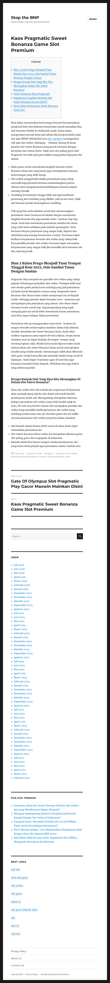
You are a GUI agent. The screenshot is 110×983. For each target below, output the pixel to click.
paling (51, 456)
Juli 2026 (19, 565)
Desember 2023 (23, 689)
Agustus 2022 (21, 753)
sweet (68, 456)
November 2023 (23, 693)
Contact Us (17, 965)
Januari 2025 (21, 637)
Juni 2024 (19, 665)
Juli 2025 (19, 613)
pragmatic (59, 456)
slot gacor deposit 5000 (24, 909)
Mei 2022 (19, 765)
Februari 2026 (22, 585)
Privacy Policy (18, 951)
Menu (93, 19)
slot (13, 917)
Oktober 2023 (21, 697)
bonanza (60, 453)
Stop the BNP (25, 17)
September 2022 (23, 749)
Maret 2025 (20, 629)
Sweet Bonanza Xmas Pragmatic (31, 93)
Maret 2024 (20, 677)
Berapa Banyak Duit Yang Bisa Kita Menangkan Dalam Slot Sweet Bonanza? (33, 85)
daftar (74, 453)
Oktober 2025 (22, 601)
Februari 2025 (22, 633)
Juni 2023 (19, 713)
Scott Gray (19, 453)
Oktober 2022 (22, 745)
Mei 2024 (19, 669)
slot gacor (16, 893)
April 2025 (20, 625)
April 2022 (20, 769)
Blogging (48, 453)
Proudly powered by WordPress (55, 974)
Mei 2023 (19, 717)
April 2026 (20, 577)
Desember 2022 (23, 737)
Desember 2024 (23, 641)
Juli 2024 (19, 661)
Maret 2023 (20, 725)
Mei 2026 (19, 573)
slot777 (15, 925)
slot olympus (55, 138)
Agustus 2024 (21, 657)
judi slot (15, 869)
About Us (16, 958)
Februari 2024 (22, 681)
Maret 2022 (20, 773)
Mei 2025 (19, 621)
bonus (68, 453)
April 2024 (20, 673)
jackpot (34, 456)
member (42, 456)
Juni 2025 (19, 617)
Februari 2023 (22, 729)
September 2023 (23, 701)
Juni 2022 (19, 761)
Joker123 (16, 901)
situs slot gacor (19, 877)
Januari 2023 (21, 733)
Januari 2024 (21, 685)
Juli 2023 (19, 709)
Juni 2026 (19, 569)
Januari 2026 (21, 589)
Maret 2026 (20, 581)
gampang (25, 456)
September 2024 (23, 653)
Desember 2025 (23, 593)
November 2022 (23, 741)
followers (15, 456)
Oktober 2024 (22, 649)
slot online (17, 885)
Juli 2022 (19, 757)
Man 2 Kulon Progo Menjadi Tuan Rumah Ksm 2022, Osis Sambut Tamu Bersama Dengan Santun (34, 73)
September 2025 (23, 605)
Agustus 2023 (21, 705)
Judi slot (15, 933)
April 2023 (19, 721)
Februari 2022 (22, 777)
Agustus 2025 (21, 609)
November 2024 (23, 645)
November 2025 (23, 597)
